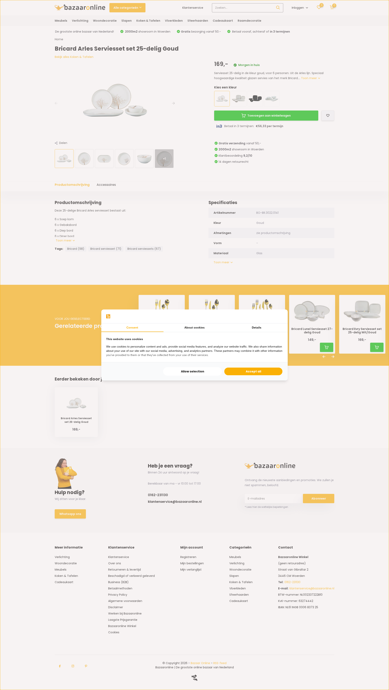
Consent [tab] (132, 327)
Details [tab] (256, 327)
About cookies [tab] (194, 327)
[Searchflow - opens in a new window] (278, 316)
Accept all (253, 371)
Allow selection (192, 371)
